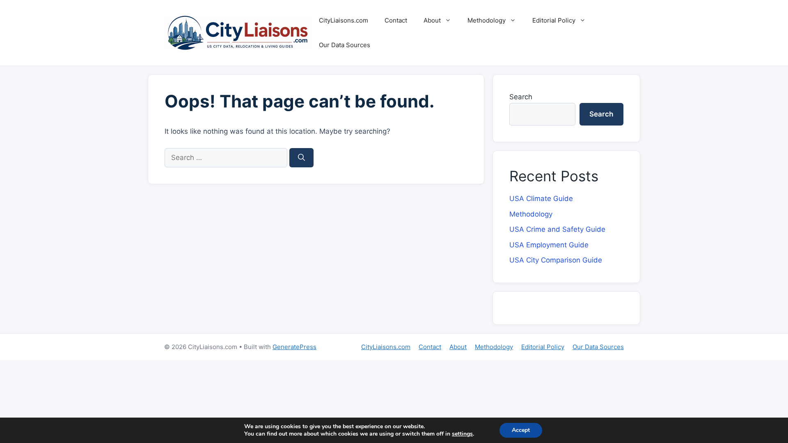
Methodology (486, 20)
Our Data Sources (344, 45)
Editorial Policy (553, 20)
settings (462, 434)
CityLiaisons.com (343, 20)
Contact (396, 20)
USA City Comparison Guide (555, 260)
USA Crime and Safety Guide (557, 229)
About (432, 20)
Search (520, 97)
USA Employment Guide (549, 245)
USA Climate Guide (541, 198)
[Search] (301, 158)
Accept (521, 430)
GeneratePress (294, 347)
